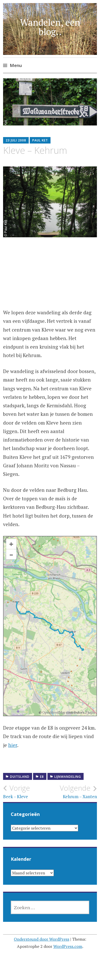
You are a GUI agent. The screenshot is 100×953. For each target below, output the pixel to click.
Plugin (90, 712)
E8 (42, 776)
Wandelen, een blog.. (50, 27)
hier (12, 745)
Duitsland (19, 776)
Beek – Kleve (16, 791)
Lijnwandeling (67, 776)
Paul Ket (40, 140)
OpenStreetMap (53, 712)
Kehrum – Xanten (78, 791)
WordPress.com (67, 946)
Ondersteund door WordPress (41, 939)
